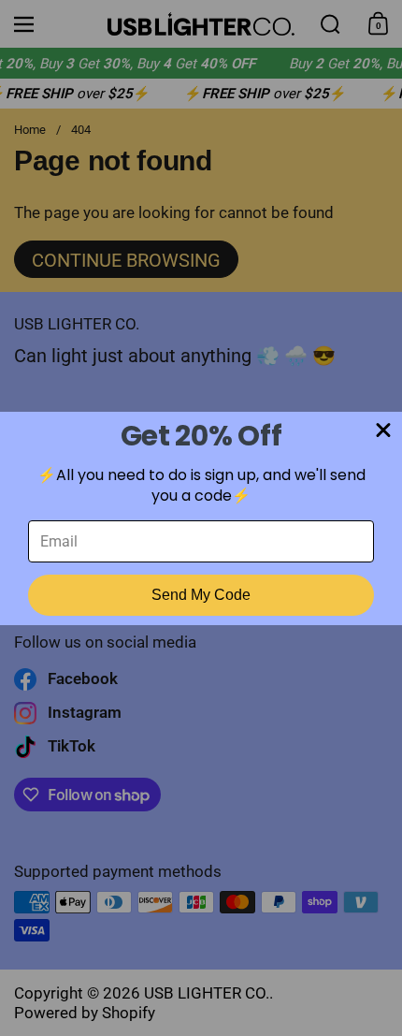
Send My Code (201, 595)
